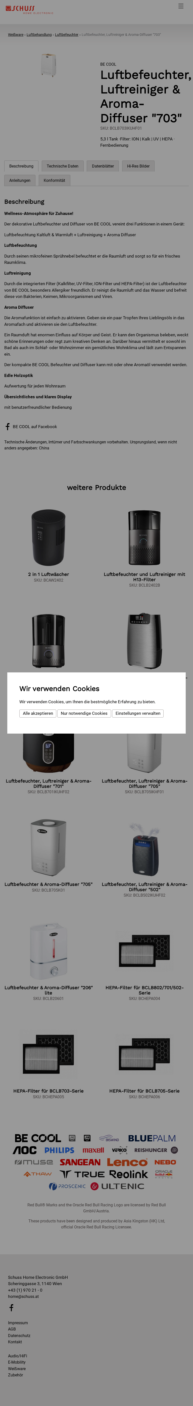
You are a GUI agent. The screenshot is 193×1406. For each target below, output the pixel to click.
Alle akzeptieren (38, 713)
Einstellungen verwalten (138, 713)
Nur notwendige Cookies (84, 713)
